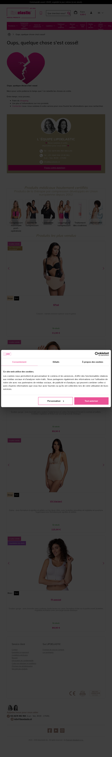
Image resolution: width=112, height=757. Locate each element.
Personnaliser (54, 401)
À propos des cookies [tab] (92, 362)
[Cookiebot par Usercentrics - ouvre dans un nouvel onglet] (97, 354)
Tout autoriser (91, 401)
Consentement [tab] (19, 362)
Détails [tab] (56, 362)
